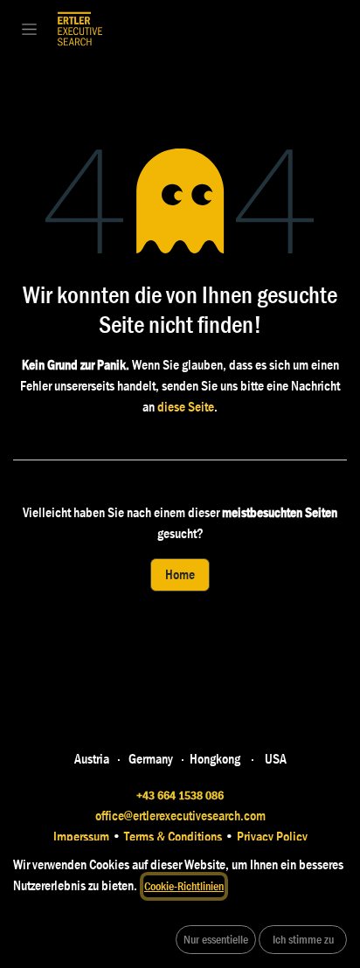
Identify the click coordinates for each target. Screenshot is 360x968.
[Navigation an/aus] (29, 28)
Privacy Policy (271, 836)
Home (180, 574)
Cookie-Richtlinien (184, 886)
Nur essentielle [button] (215, 939)
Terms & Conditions (174, 836)
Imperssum (81, 836)
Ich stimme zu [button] (303, 939)
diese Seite (185, 407)
